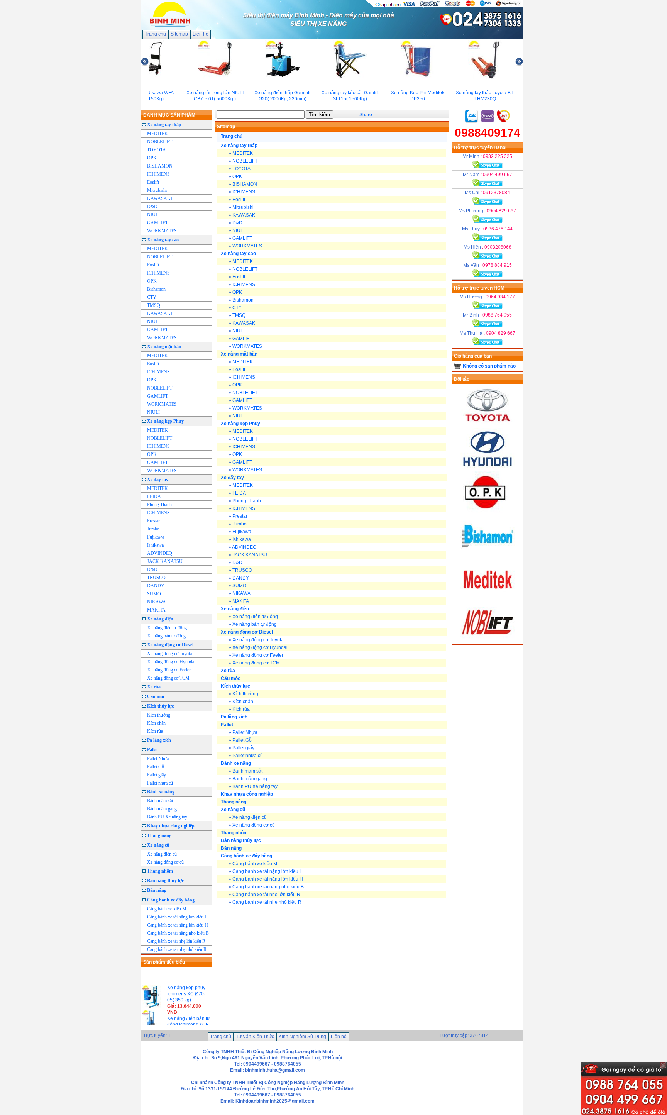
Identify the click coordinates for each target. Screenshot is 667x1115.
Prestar (153, 521)
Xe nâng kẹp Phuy (165, 421)
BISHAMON (160, 166)
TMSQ (153, 305)
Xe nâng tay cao (163, 239)
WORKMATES (162, 231)
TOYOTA (156, 150)
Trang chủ (155, 34)
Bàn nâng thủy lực (165, 880)
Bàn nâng (156, 890)
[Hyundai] (487, 468)
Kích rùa (155, 731)
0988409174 (487, 132)
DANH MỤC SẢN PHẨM (169, 115)
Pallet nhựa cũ (160, 783)
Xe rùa (154, 687)
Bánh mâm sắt (160, 800)
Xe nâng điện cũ (162, 854)
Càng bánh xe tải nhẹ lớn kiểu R (176, 941)
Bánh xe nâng (160, 792)
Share (365, 114)
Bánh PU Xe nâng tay (167, 817)
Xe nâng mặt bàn (164, 346)
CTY (151, 297)
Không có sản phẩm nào (489, 366)
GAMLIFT (157, 222)
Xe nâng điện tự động (167, 627)
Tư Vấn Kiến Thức (255, 1036)
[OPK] (487, 511)
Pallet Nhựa (158, 758)
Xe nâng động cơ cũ (165, 862)
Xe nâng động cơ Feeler (169, 670)
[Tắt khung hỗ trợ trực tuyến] (663, 1065)
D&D (152, 206)
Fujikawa (155, 537)
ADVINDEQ (159, 553)
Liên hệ (200, 34)
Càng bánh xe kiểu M (166, 909)
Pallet (152, 749)
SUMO (154, 593)
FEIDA (154, 496)
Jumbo (153, 529)
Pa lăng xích (159, 740)
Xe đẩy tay (157, 479)
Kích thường (158, 715)
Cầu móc (156, 696)
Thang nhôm (160, 871)
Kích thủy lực (160, 706)
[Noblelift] (487, 641)
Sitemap (179, 34)
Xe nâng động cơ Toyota (169, 653)
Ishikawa (155, 545)
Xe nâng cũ (158, 845)
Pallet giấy (156, 775)
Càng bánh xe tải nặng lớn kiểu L (177, 917)
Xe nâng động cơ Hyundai (171, 661)
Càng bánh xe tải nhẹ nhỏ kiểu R (177, 949)
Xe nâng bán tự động (166, 636)
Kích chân (156, 723)
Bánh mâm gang (162, 809)
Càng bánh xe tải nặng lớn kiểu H (177, 925)
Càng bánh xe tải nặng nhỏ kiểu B (178, 933)
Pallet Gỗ (155, 766)
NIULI (153, 214)
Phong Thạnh (159, 504)
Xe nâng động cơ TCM (168, 678)
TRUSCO (156, 577)
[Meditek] (487, 598)
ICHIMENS (158, 174)
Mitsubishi (157, 190)
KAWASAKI (159, 198)
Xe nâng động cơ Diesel (170, 644)
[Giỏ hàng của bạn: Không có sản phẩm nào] (457, 366)
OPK (152, 158)
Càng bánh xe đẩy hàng (171, 900)
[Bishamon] (487, 555)
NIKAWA (156, 602)
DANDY (155, 585)
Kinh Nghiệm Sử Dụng (302, 1036)
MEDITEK (157, 133)
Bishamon (156, 289)
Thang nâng (159, 835)
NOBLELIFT (159, 141)
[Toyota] (487, 425)
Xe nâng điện (160, 619)
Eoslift (153, 182)
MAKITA (156, 610)
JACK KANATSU (165, 561)
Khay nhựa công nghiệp (171, 826)
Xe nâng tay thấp (164, 124)
